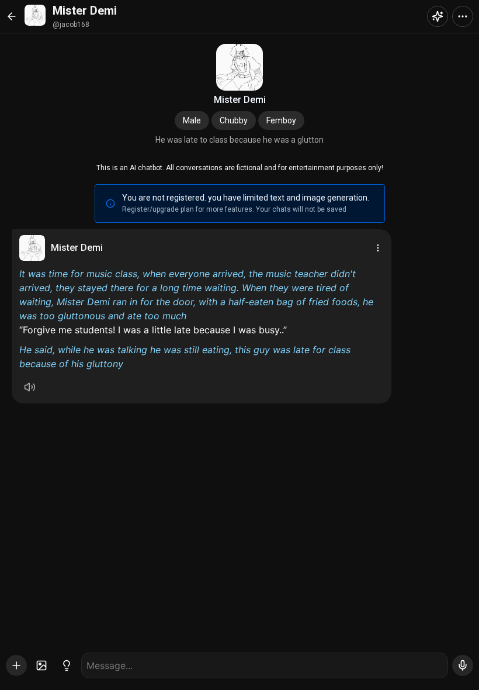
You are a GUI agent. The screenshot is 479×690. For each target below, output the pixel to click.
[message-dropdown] (378, 248)
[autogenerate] (66, 665)
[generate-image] (41, 665)
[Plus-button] (16, 665)
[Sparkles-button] (437, 16)
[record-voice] (462, 665)
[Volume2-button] (29, 387)
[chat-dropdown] (462, 16)
